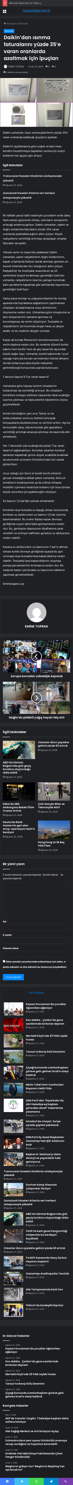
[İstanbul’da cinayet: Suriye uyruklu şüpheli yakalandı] (13, 1126)
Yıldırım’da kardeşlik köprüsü (44, 1305)
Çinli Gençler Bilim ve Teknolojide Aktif (51, 805)
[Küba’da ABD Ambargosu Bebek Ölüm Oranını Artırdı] (19, 791)
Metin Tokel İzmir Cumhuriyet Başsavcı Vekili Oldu (45, 1086)
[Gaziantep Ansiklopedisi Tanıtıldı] (13, 1278)
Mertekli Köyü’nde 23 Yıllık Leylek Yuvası (31, 3)
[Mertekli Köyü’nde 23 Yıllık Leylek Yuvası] (13, 1040)
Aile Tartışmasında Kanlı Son (44, 1289)
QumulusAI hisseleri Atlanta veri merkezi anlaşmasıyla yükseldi (30, 1202)
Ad (5, 921)
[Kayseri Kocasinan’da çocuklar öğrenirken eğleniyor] (13, 1009)
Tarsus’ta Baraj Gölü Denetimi (45, 1051)
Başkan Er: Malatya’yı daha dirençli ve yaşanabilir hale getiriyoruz (43, 1158)
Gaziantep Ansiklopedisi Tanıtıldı (47, 1273)
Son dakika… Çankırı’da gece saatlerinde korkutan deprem (45, 1022)
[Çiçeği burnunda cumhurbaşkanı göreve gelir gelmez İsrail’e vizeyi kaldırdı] (13, 1072)
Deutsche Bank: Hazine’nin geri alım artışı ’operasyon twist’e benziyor (19, 827)
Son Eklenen (36, 992)
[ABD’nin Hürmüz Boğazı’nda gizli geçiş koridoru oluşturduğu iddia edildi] (19, 750)
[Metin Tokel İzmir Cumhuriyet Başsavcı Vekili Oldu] (13, 1089)
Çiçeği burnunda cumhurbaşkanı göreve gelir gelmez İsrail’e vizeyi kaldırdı (47, 1071)
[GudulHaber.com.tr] (36, 11)
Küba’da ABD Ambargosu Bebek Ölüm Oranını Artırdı (18, 807)
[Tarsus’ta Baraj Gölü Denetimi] (13, 1056)
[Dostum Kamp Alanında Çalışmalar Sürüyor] (13, 1189)
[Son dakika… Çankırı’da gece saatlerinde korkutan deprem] (13, 1025)
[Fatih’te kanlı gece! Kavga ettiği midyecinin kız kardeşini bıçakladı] (13, 1236)
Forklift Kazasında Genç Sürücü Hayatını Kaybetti (46, 1259)
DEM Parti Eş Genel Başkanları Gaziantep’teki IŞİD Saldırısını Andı (45, 1140)
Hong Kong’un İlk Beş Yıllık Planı (51, 843)
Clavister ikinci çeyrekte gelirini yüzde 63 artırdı (53, 744)
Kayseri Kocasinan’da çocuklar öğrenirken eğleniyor (46, 1006)
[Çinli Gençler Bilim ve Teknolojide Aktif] (54, 791)
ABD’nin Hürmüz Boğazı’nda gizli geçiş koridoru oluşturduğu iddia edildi (17, 767)
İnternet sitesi (11, 948)
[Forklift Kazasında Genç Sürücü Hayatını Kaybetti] (13, 1262)
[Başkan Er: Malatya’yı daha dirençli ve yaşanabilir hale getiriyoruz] (13, 1159)
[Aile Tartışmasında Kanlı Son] (13, 1294)
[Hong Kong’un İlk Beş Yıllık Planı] (54, 830)
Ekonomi (23, 23)
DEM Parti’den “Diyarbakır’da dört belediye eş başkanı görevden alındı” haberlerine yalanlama (45, 1106)
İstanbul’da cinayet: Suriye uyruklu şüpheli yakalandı (43, 1123)
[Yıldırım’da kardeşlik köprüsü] (13, 1310)
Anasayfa (11, 23)
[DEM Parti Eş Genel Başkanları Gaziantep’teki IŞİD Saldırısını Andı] (13, 1142)
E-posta (8, 934)
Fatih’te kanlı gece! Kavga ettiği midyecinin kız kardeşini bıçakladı (46, 1234)
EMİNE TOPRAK (16, 66)
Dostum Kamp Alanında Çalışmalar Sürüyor (41, 1186)
